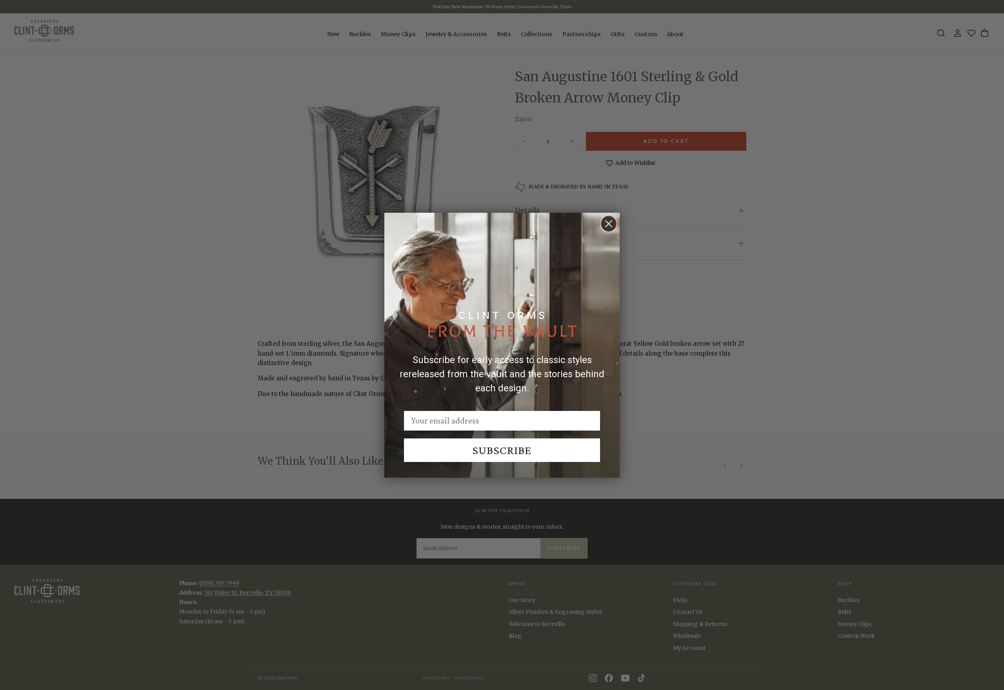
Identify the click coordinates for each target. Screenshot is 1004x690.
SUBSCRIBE (502, 450)
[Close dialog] (609, 224)
